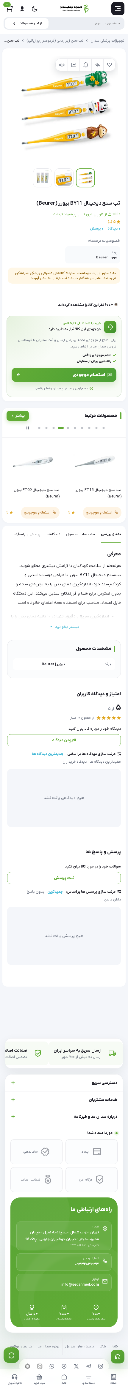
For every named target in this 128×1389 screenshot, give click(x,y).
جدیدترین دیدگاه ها (47, 754)
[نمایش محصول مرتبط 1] (39, 428)
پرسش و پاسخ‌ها (27, 534)
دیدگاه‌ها (53, 534)
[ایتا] (39, 1366)
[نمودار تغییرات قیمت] (73, 65)
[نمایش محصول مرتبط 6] (75, 428)
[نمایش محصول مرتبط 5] (67, 428)
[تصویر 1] (85, 177)
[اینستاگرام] (100, 1366)
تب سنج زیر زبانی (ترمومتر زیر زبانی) (54, 40)
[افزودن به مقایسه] (62, 65)
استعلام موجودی (89, 375)
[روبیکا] (27, 1366)
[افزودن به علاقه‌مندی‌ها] (109, 65)
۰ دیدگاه (113, 228)
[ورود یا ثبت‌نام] (22, 8)
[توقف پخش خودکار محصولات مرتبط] (27, 427)
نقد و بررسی (111, 534)
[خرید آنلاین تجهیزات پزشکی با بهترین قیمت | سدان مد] (74, 9)
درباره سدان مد (49, 1346)
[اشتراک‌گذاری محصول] (97, 65)
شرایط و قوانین (21, 1346)
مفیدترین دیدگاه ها (105, 761)
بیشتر (20, 415)
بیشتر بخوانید (67, 626)
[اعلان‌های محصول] (85, 65)
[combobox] (64, 23)
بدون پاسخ (35, 891)
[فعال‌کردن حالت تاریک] (34, 8)
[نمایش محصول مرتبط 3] (53, 428)
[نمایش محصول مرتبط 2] (46, 428)
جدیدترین (55, 891)
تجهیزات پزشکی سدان (107, 40)
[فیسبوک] (64, 1366)
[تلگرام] (88, 1366)
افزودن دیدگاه (64, 740)
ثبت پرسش (64, 878)
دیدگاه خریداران (75, 761)
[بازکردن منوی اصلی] (117, 8)
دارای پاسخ (112, 899)
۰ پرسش (96, 228)
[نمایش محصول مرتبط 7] (82, 428)
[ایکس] (76, 1366)
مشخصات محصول (80, 534)
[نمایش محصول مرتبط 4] (60, 428)
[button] (64, 110)
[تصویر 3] (42, 177)
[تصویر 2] (64, 177)
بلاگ (103, 1346)
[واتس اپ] (51, 1366)
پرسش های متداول (79, 1346)
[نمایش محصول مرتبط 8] (89, 428)
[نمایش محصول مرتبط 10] (103, 428)
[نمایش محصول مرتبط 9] (96, 428)
